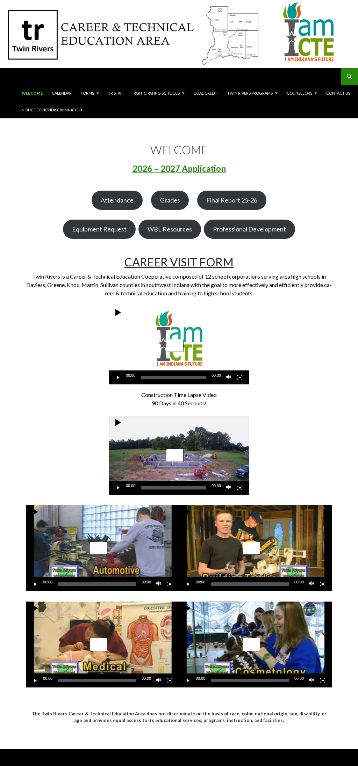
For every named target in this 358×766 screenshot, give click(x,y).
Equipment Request (99, 229)
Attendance (117, 200)
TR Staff (116, 93)
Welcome (32, 93)
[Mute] (228, 377)
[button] (174, 345)
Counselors (299, 93)
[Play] (118, 377)
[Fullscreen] (239, 377)
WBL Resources (170, 229)
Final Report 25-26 (231, 200)
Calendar (62, 93)
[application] (179, 345)
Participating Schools (157, 93)
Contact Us (338, 93)
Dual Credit (206, 93)
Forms (87, 93)
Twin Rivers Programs (250, 93)
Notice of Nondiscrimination (52, 110)
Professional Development (249, 229)
